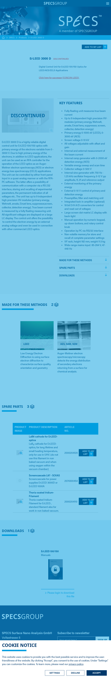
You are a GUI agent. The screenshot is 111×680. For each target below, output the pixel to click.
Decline (75, 672)
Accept (96, 672)
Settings (54, 672)
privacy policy (76, 664)
